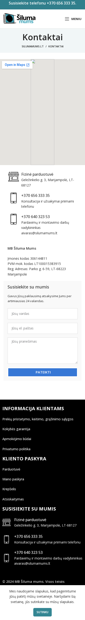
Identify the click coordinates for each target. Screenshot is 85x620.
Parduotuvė (11, 469)
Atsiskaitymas (13, 499)
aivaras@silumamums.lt (32, 563)
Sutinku (42, 612)
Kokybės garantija (16, 429)
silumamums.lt (33, 46)
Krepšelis (9, 489)
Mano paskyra (13, 479)
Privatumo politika (16, 449)
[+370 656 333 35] (6, 539)
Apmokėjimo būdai (16, 439)
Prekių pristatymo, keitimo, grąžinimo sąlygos (37, 419)
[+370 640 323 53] (6, 558)
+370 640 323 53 (28, 552)
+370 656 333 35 (28, 536)
